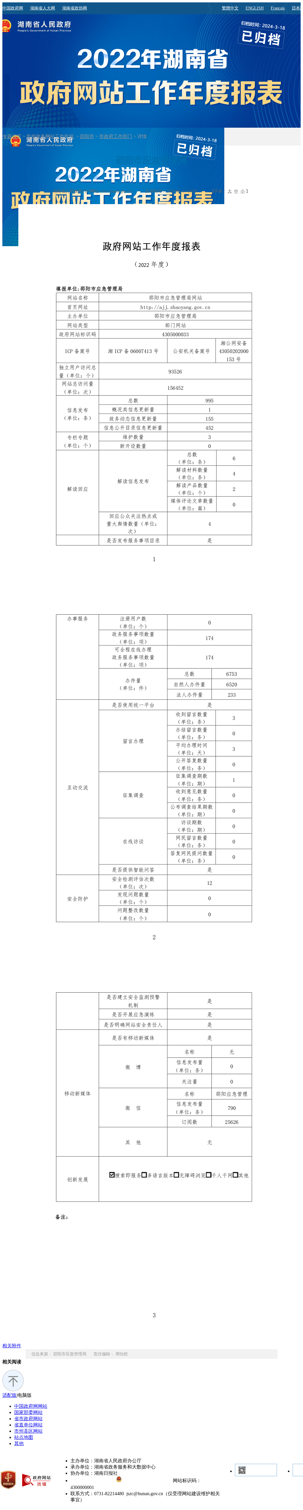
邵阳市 (87, 136)
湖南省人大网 (42, 8)
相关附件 (11, 1345)
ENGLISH (255, 8)
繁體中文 (230, 8)
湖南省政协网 (74, 8)
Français (278, 8)
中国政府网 (12, 8)
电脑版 (24, 1395)
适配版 (9, 1395)
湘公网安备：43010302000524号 (147, 1481)
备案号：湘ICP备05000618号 (93, 1481)
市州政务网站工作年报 (50, 136)
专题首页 (11, 136)
